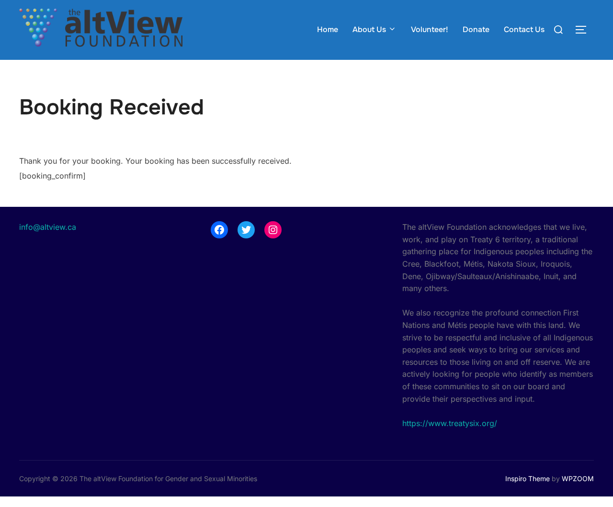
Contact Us (524, 29)
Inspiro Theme (527, 478)
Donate (476, 29)
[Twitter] (246, 229)
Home (327, 29)
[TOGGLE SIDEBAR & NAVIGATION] (584, 29)
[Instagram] (273, 229)
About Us (369, 29)
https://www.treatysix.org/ (449, 423)
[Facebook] (219, 229)
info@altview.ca (47, 227)
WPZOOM (578, 478)
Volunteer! (429, 29)
